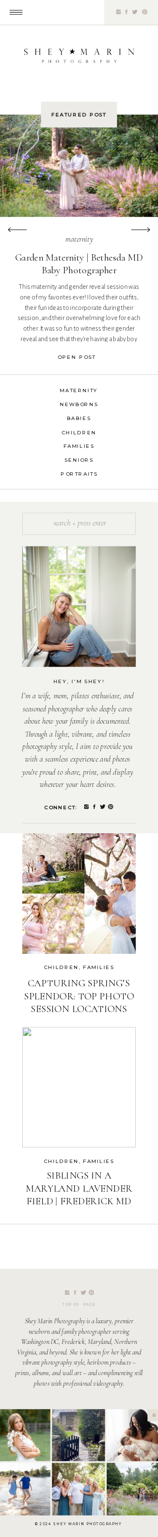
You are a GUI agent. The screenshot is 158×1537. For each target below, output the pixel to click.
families (98, 967)
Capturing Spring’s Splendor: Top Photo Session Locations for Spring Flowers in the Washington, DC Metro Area (79, 1015)
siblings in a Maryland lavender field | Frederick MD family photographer (79, 1201)
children (61, 967)
